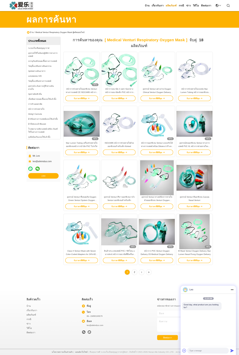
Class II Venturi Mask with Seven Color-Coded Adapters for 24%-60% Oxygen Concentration (81, 254)
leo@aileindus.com (42, 161)
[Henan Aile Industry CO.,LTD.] (22, 5)
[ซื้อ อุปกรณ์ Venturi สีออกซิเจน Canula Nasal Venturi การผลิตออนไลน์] (194, 178)
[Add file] (184, 351)
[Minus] (232, 289)
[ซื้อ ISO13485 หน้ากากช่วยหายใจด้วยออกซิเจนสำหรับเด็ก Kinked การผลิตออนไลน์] (119, 124)
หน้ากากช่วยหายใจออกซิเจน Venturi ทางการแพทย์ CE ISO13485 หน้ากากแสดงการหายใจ (82, 92)
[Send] (232, 351)
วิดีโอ (196, 5)
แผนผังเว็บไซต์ (81, 352)
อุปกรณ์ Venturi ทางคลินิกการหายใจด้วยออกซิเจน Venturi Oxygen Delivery (156, 200)
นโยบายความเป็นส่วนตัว (62, 352)
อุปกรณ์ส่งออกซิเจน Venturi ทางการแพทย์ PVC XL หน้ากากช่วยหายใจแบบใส (194, 146)
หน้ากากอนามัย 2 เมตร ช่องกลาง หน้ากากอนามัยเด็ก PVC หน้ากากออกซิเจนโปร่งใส (119, 92)
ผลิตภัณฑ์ (171, 5)
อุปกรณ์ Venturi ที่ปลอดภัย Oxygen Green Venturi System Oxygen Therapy (81, 200)
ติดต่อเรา (206, 5)
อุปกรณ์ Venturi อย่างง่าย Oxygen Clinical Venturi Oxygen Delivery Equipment (157, 92)
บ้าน (147, 5)
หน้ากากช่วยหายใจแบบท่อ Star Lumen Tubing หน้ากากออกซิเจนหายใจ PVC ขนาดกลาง (194, 92)
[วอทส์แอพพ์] (30, 168)
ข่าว (188, 5)
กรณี (181, 5)
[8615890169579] (89, 333)
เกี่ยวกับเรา (158, 5)
